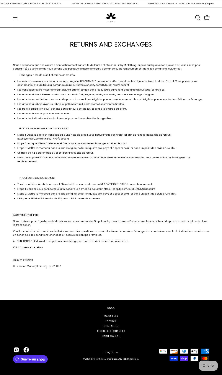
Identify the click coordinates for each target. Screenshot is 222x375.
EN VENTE (111, 321)
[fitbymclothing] (111, 17)
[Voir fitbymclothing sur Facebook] (26, 350)
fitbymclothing (96, 359)
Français (109, 352)
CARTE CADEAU (111, 336)
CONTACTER (111, 326)
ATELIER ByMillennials (128, 359)
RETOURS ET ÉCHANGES (111, 331)
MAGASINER (111, 316)
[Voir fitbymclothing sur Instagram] (16, 350)
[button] (197, 18)
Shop (111, 308)
